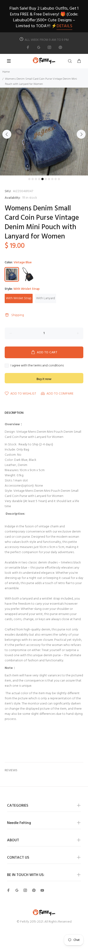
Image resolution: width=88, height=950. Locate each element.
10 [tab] (59, 179)
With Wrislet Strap (18, 298)
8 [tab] (52, 179)
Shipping (17, 315)
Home (6, 72)
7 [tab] (49, 179)
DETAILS (64, 26)
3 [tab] (36, 179)
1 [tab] (29, 179)
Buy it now (44, 379)
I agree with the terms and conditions (37, 365)
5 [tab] (42, 179)
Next (81, 134)
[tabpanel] (44, 131)
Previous (6, 134)
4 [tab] (39, 179)
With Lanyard (45, 298)
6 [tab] (46, 179)
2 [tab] (32, 179)
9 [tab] (55, 179)
